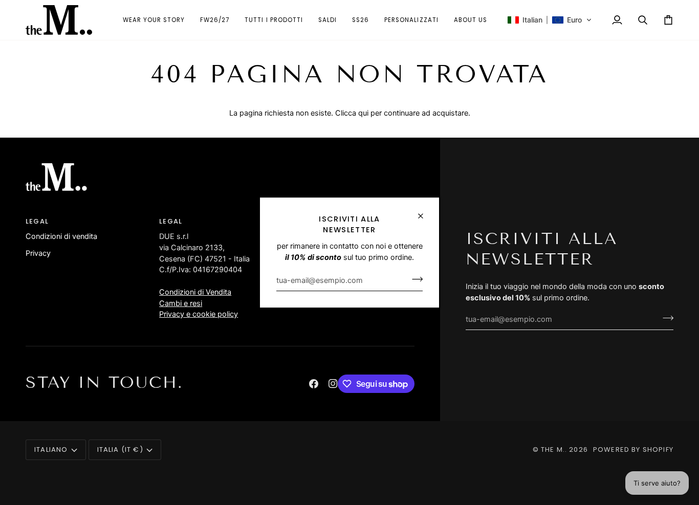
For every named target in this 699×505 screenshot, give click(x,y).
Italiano (51, 449)
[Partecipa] (414, 279)
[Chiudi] (425, 211)
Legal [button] (37, 221)
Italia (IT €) (120, 449)
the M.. (554, 449)
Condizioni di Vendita (195, 292)
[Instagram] (333, 383)
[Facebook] (313, 383)
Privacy (38, 253)
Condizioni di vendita (61, 236)
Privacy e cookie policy (198, 314)
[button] (274, 20)
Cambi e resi (180, 303)
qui (363, 113)
